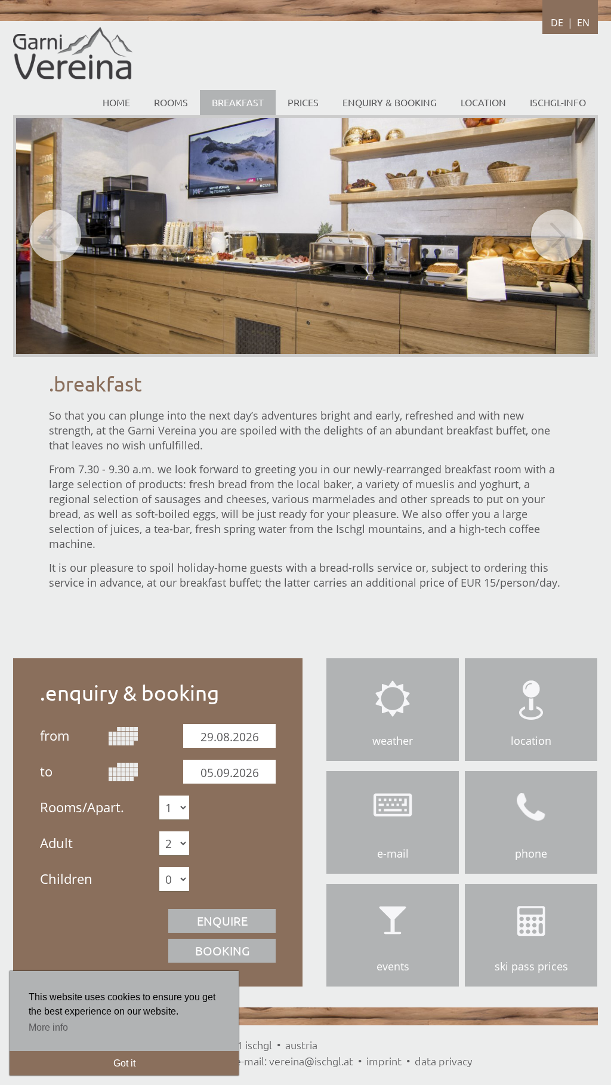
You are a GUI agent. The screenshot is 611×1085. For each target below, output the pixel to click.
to (46, 770)
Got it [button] (124, 1063)
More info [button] (48, 1027)
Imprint (384, 1061)
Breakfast (238, 102)
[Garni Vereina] (72, 75)
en (583, 22)
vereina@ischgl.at (311, 1061)
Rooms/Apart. (82, 806)
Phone (531, 853)
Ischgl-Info (558, 102)
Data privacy (444, 1061)
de (557, 22)
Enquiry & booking (389, 102)
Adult (56, 842)
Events (393, 966)
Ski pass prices (531, 966)
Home (116, 102)
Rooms (171, 102)
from (54, 734)
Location (531, 740)
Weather (392, 740)
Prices (303, 102)
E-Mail (393, 853)
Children (66, 878)
